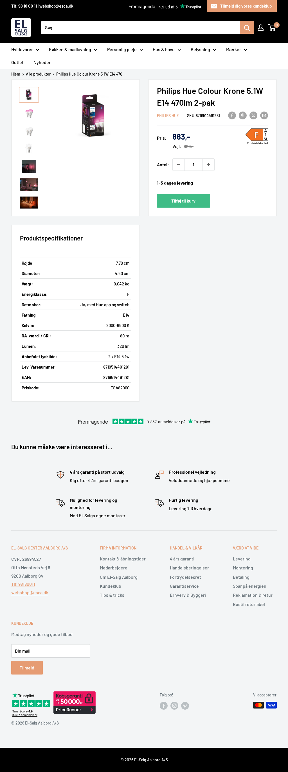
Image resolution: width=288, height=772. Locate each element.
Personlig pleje (122, 49)
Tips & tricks (112, 595)
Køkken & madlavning (70, 49)
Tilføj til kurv (183, 200)
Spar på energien (249, 586)
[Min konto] (261, 27)
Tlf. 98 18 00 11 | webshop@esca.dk (42, 5)
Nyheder (42, 62)
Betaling (241, 577)
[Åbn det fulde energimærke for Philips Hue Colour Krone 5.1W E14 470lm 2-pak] (257, 134)
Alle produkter (38, 74)
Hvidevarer (22, 49)
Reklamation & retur (253, 595)
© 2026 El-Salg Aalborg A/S (144, 759)
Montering (243, 567)
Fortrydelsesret (185, 577)
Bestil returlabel (249, 604)
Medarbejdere (113, 567)
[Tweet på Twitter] (253, 115)
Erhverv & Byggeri (188, 595)
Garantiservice (184, 586)
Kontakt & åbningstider (123, 558)
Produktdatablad (257, 143)
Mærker (233, 49)
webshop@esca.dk (29, 592)
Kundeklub (110, 586)
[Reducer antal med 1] (178, 165)
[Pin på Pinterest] (243, 115)
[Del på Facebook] (232, 115)
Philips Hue (168, 115)
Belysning (200, 49)
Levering (242, 558)
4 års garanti (182, 558)
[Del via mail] (264, 115)
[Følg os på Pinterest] (185, 706)
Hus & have (164, 49)
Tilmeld (27, 667)
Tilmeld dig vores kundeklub (246, 5)
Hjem (15, 74)
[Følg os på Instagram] (174, 706)
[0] (272, 27)
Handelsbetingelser (189, 567)
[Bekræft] (247, 27)
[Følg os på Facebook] (164, 706)
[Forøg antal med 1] (208, 165)
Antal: (163, 164)
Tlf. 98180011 (23, 584)
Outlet (17, 62)
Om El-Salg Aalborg (119, 577)
